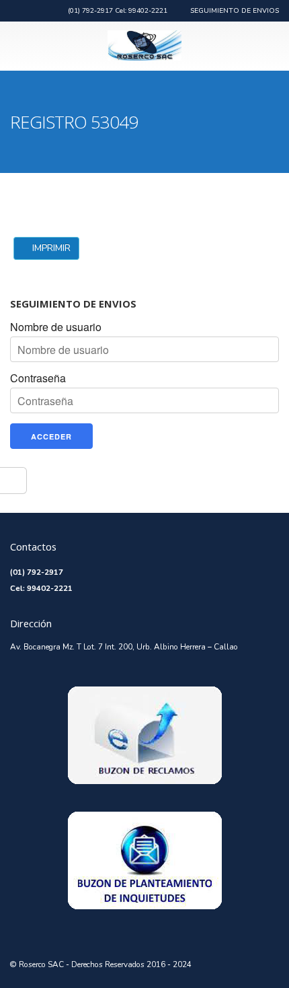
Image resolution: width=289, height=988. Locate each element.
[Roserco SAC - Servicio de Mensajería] (144, 45)
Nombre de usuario (55, 327)
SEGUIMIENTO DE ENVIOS (234, 10)
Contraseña (38, 378)
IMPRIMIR (50, 248)
